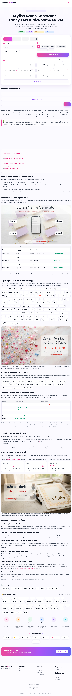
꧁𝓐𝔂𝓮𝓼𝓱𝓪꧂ (6, 381)
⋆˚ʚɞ (23, 306)
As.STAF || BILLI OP (51, 605)
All (38, 46)
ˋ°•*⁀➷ (10, 289)
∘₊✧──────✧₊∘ (41, 313)
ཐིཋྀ (66, 316)
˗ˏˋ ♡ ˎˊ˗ (8, 296)
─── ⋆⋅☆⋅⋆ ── (13, 292)
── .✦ (32, 289)
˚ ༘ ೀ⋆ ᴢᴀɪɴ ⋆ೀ (18, 388)
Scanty (14, 598)
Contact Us (39, 670)
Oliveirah (14, 601)
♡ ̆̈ (3, 316)
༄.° (56, 299)
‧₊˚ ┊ (55, 289)
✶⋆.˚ (52, 306)
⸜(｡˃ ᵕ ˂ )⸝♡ (28, 303)
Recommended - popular (48, 46)
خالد (61, 608)
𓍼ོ (46, 309)
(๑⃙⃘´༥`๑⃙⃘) (61, 316)
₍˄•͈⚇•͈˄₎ (65, 320)
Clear (17, 51)
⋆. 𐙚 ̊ (63, 309)
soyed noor (5, 612)
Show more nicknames (36, 99)
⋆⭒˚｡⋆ (11, 316)
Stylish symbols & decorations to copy (14, 158)
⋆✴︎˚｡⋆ (57, 292)
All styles (51, 50)
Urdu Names (57, 679)
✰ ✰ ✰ (50, 313)
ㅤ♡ (57, 306)
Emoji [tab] (25, 39)
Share (67, 104)
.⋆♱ (18, 323)
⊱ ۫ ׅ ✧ (27, 289)
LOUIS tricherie (39, 601)
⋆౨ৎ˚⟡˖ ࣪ (56, 313)
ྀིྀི (14, 309)
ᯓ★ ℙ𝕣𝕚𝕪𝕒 (62, 381)
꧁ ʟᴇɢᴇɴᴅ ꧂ (59, 384)
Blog (39, 5)
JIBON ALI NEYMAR (16, 588)
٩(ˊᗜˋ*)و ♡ (42, 316)
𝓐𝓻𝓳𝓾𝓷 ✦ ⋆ (38, 384)
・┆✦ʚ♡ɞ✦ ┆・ (29, 299)
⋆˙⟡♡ (31, 309)
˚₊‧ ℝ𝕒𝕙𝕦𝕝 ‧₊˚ (40, 381)
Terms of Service (40, 674)
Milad (24, 605)
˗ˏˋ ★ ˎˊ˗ (47, 299)
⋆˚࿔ (31, 292)
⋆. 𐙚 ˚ (26, 292)
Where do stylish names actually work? (14, 163)
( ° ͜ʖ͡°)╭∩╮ (64, 313)
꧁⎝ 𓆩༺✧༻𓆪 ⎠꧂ (8, 323)
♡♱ (52, 320)
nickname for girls (42, 50)
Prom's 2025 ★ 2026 (53, 588)
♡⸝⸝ (50, 303)
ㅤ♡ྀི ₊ (21, 303)
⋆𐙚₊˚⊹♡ (11, 303)
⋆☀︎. (15, 313)
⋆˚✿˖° (52, 296)
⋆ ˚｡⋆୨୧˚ (62, 306)
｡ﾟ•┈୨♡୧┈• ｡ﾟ (53, 316)
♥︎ (18, 309)
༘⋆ (11, 299)
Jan (25, 588)
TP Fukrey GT (5, 601)
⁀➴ (22, 289)
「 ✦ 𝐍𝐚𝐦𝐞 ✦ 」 (48, 292)
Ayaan (30, 605)
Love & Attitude (58, 675)
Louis (26, 612)
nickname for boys (61, 46)
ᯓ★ (38, 289)
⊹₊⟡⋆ (18, 296)
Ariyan (38, 608)
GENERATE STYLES (53, 54)
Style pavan (49, 601)
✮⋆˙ (63, 292)
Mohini (43, 588)
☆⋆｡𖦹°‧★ (24, 309)
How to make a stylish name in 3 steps (14, 153)
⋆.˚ (13, 296)
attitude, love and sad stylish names (25, 568)
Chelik (17, 605)
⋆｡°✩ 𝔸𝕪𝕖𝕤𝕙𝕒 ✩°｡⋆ (18, 381)
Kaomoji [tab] (34, 39)
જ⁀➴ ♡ (4, 292)
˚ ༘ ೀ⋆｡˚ (4, 303)
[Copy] (14, 65)
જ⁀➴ (3, 289)
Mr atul (31, 588)
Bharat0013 (40, 598)
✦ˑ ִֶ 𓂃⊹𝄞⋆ (45, 320)
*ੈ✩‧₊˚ (41, 309)
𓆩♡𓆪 (28, 306)
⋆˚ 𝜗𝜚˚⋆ (60, 303)
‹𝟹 (52, 299)
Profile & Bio (57, 677)
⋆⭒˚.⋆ (20, 299)
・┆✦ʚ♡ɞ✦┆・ (7, 320)
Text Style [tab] (8, 39)
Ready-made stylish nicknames (12, 161)
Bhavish (57, 601)
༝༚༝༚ (69, 296)
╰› (14, 289)
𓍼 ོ (56, 320)
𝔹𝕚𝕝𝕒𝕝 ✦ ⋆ (13, 384)
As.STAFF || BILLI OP (40, 605)
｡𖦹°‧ (40, 292)
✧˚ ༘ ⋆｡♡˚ (46, 306)
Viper (21, 601)
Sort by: (59, 59)
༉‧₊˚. (41, 299)
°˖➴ (43, 289)
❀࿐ (31, 316)
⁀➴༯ (35, 292)
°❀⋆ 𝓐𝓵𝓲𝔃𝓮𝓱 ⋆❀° (6, 388)
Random (8, 51)
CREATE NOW (63, 651)
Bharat (4, 608)
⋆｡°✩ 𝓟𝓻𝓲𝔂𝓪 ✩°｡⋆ (51, 381)
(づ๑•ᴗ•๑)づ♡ (18, 320)
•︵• (68, 309)
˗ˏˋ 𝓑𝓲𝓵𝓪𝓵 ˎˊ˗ (5, 384)
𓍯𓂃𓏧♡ (5, 299)
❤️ (40, 296)
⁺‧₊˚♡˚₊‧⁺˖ (37, 320)
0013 (67, 605)
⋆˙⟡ (63, 289)
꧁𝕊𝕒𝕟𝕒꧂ (30, 384)
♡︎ (7, 316)
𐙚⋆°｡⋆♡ (36, 303)
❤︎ (3, 296)
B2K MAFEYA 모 (29, 608)
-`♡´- (68, 292)
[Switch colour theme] (65, 2)
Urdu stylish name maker (13, 459)
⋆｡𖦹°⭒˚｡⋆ (44, 303)
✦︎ (21, 316)
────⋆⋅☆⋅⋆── (7, 313)
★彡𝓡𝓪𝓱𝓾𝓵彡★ (30, 381)
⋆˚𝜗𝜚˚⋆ (24, 296)
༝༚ (32, 306)
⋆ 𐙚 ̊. (17, 316)
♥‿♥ (26, 316)
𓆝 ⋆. (30, 320)
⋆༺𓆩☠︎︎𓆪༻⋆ (15, 306)
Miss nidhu (45, 608)
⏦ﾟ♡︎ (15, 299)
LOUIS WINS (29, 601)
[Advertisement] (36, 138)
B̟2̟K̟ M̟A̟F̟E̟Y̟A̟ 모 (19, 608)
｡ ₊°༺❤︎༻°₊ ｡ (23, 313)
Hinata (61, 605)
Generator (34, 5)
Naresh (13, 612)
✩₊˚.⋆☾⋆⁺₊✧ (5, 306)
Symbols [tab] (17, 39)
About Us (39, 668)
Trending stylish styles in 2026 (12, 166)
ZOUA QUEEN (54, 608)
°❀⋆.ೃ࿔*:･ (62, 296)
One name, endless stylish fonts (12, 156)
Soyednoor (49, 598)
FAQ (5, 171)
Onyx (20, 612)
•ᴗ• (50, 309)
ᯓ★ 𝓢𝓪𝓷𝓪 (21, 384)
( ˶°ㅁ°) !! (5, 309)
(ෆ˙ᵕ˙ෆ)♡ (38, 306)
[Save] (17, 65)
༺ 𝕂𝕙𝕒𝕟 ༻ (28, 388)
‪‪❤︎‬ (55, 303)
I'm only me (5, 588)
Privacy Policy (39, 672)
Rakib (11, 608)
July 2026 (57, 669)
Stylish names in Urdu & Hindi (11, 168)
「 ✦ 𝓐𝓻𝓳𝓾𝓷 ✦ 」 (48, 384)
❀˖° (55, 309)
